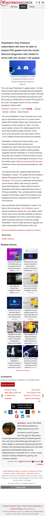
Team (19, 506)
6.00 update (29, 119)
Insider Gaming (8, 238)
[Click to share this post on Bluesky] (22, 412)
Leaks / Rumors (23, 112)
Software (13, 112)
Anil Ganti (5, 108)
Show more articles (22, 370)
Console (37, 109)
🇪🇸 (31, 108)
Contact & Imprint (9, 506)
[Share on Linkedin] (22, 416)
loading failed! (5, 487)
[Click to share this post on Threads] (16, 412)
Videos (32, 6)
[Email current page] (28, 416)
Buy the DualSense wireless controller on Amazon (21, 230)
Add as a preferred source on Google (24, 406)
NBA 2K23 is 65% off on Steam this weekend (13, 395)
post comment (8, 384)
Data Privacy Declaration (32, 506)
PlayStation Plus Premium (12, 180)
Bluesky (37, 461)
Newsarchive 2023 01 (33, 473)
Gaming (5, 112)
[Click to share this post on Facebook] (10, 412)
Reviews (14, 6)
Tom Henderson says (29, 208)
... (42, 6)
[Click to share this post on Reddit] (33, 412)
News (23, 6)
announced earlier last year (31, 161)
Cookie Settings (16, 508)
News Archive (21, 473)
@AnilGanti (26, 461)
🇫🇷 (28, 108)
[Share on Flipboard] (17, 416)
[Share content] (5, 412)
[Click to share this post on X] (27, 412)
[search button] (37, 2)
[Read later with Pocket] (39, 412)
